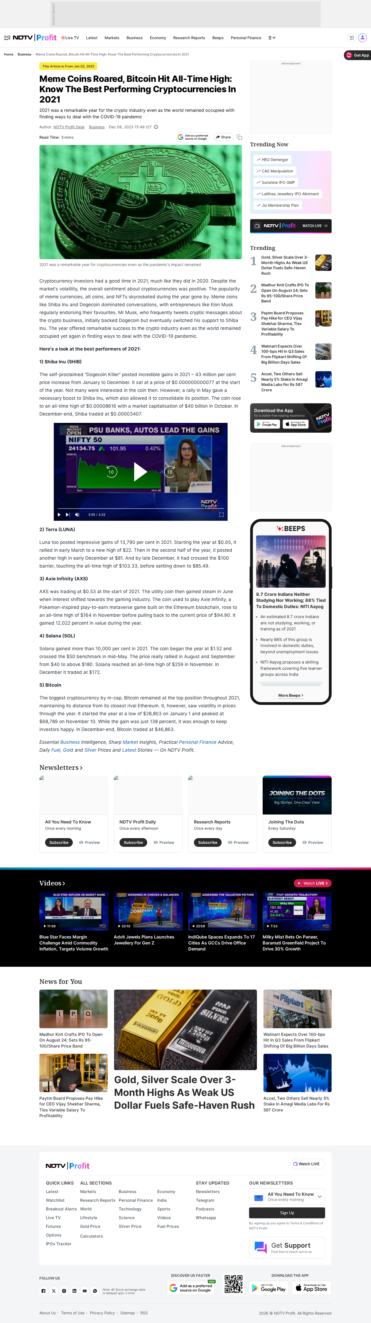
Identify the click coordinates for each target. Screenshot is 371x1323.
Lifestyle (88, 1217)
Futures (53, 1226)
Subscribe (58, 842)
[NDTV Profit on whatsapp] (95, 1291)
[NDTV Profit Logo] (67, 1164)
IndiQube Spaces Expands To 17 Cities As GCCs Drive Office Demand (221, 943)
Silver (90, 750)
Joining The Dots (286, 822)
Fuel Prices (168, 1226)
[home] (34, 34)
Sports (163, 1209)
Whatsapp (206, 1217)
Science (127, 1217)
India (162, 1200)
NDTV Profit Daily (138, 822)
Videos (164, 1217)
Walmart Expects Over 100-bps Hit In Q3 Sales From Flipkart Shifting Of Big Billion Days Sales (295, 1040)
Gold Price (90, 1226)
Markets (112, 37)
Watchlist (55, 1200)
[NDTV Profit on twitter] (54, 1291)
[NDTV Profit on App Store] (311, 1287)
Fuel (55, 750)
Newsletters (208, 1191)
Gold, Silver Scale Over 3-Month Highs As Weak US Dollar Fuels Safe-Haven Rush (184, 1092)
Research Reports (189, 37)
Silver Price (130, 1226)
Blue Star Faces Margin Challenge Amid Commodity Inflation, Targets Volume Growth (73, 943)
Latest (92, 37)
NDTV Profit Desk (69, 127)
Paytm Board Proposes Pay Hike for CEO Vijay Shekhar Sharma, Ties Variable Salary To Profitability (71, 1107)
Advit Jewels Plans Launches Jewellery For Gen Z (144, 940)
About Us (47, 1312)
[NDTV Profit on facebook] (43, 1291)
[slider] (141, 508)
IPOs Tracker (58, 1243)
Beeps (218, 37)
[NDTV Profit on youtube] (85, 1291)
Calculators (91, 1236)
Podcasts (205, 1209)
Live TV (72, 37)
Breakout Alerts (61, 1209)
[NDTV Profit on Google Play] (269, 1287)
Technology (130, 1209)
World (86, 1209)
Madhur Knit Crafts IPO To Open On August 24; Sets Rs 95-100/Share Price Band (71, 1040)
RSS (144, 1312)
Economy (158, 37)
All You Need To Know (68, 822)
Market (130, 742)
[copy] (239, 137)
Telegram (205, 1200)
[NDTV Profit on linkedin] (74, 1291)
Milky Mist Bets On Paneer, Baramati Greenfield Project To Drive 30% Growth (294, 943)
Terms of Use (72, 1312)
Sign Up (287, 1212)
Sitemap (127, 1312)
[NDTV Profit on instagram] (64, 1291)
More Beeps (289, 695)
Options (53, 1235)
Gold (68, 750)
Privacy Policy (102, 1312)
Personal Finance (246, 37)
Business (135, 37)
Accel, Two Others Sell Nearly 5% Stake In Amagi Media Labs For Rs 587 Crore (296, 1104)
